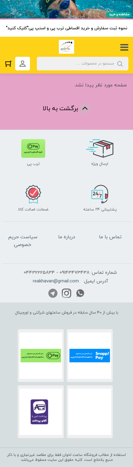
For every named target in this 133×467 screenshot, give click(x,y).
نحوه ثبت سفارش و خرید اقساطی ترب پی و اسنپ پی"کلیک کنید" (66, 28)
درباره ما (66, 237)
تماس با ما (110, 237)
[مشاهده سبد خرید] (10, 63)
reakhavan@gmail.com (56, 281)
